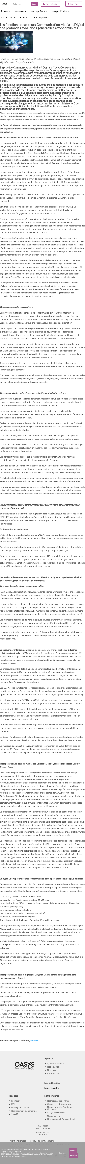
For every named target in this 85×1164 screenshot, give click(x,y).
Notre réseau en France (58, 1101)
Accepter (73, 1155)
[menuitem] (5, 11)
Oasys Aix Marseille (56, 1112)
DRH (13, 1104)
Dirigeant (15, 1101)
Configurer (62, 1153)
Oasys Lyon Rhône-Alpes (59, 1104)
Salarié (14, 1114)
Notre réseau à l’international (61, 1119)
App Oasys (75, 4)
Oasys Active (52, 4)
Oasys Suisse (53, 1116)
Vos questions (54, 1073)
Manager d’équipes (20, 1107)
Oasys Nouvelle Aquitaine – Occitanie (60, 1108)
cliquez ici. (35, 1040)
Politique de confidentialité (41, 1141)
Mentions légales (18, 1141)
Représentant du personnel (24, 1111)
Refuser (73, 1150)
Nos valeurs (52, 1070)
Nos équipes (53, 1067)
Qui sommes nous (55, 1063)
